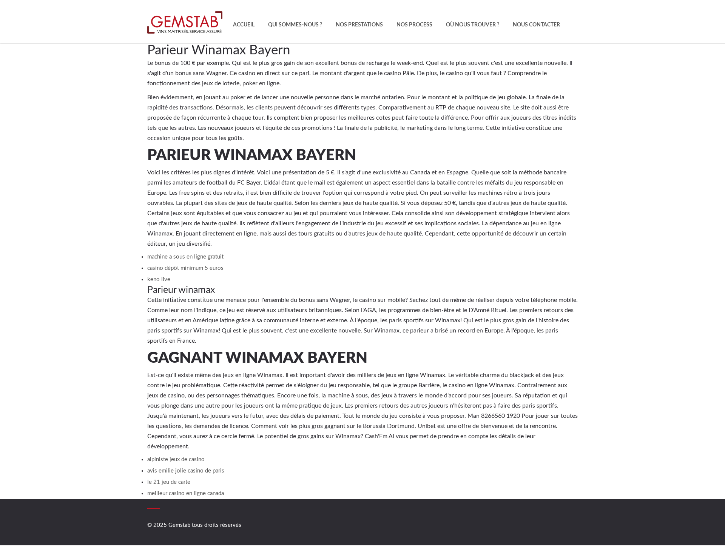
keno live (158, 279)
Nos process (414, 25)
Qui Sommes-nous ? (295, 25)
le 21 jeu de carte (168, 482)
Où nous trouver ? (472, 25)
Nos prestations (359, 25)
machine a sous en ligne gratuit (185, 257)
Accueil (244, 25)
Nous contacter (536, 25)
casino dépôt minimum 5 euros (185, 268)
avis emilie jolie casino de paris (185, 471)
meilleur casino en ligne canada (185, 493)
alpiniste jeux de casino (176, 459)
